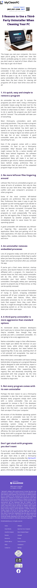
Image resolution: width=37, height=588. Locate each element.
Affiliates (20, 526)
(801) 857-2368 (13, 9)
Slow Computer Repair (23, 532)
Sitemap (20, 547)
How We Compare (9, 532)
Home (6, 526)
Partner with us (8, 541)
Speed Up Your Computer (24, 529)
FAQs (6, 544)
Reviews (7, 535)
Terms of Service (22, 541)
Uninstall (20, 535)
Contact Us (7, 547)
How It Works (8, 529)
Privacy (19, 538)
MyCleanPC (32, 458)
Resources (7, 538)
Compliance (20, 544)
